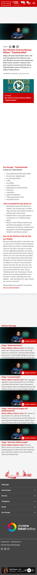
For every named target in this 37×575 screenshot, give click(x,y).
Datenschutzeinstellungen (10, 545)
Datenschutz (15, 542)
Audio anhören (28, 341)
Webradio (5, 485)
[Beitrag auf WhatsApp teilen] (10, 47)
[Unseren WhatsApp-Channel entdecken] (2, 549)
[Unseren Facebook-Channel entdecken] (5, 549)
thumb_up (32, 570)
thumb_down (25, 570)
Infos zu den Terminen (11, 288)
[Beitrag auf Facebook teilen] (14, 47)
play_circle (29, 570)
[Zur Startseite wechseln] (6, 3)
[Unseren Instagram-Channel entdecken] (8, 549)
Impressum (5, 542)
